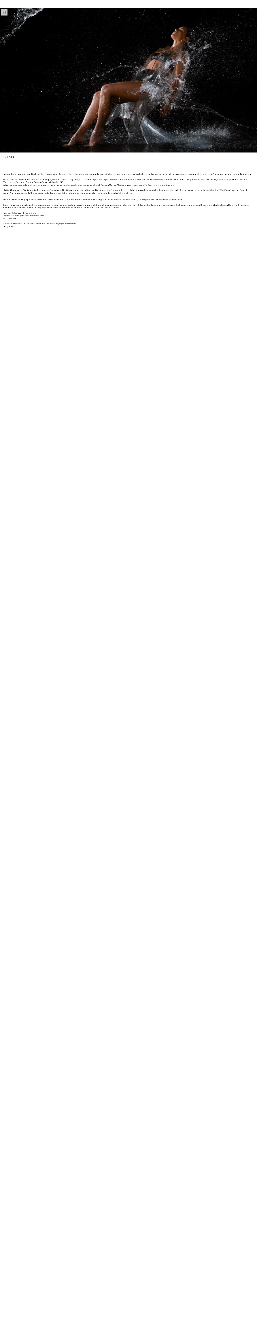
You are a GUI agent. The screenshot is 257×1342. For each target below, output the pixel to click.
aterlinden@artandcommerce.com (26, 215)
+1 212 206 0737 (11, 218)
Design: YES (9, 226)
